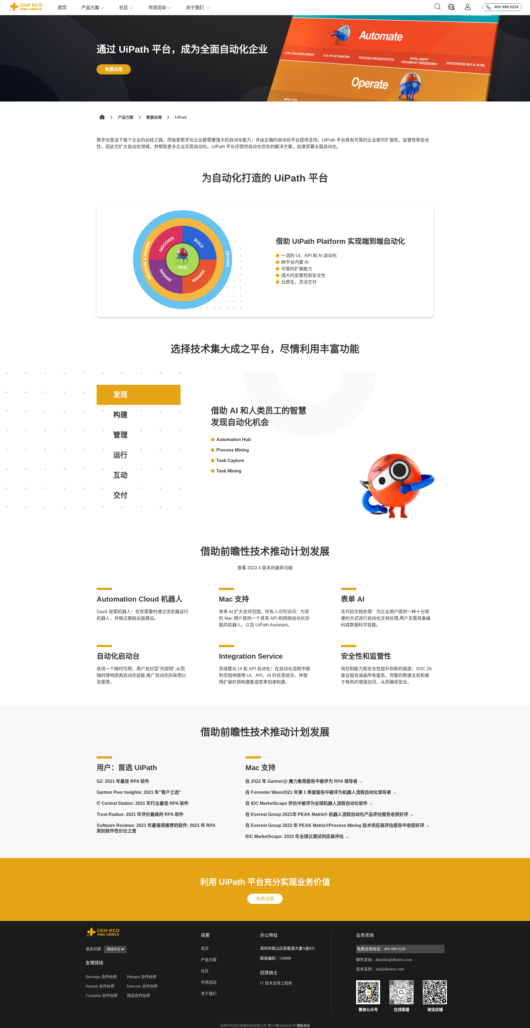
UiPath (181, 117)
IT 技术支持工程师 (276, 983)
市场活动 (157, 7)
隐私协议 (303, 1026)
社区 (123, 7)
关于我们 (195, 7)
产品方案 (90, 7)
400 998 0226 (506, 7)
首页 (62, 7)
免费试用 (114, 69)
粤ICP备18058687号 (281, 1026)
